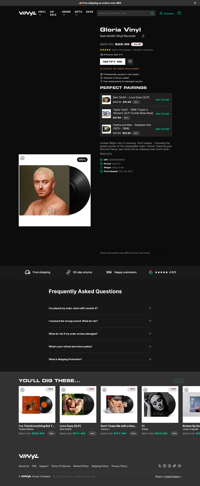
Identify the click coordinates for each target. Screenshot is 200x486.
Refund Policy (81, 466)
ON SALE (53, 13)
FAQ (34, 466)
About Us (24, 466)
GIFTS (78, 11)
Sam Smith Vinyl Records (118, 36)
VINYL (42, 11)
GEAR (89, 11)
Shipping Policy (100, 466)
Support (43, 466)
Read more (106, 153)
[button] (176, 381)
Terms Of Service (60, 466)
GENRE (66, 11)
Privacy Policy (119, 466)
